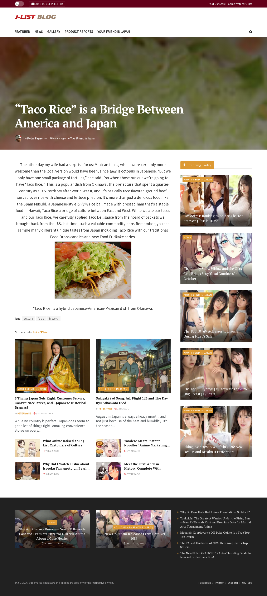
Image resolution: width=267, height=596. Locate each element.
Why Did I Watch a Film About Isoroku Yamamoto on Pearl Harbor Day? (66, 468)
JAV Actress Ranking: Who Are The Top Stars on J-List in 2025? (213, 218)
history (53, 318)
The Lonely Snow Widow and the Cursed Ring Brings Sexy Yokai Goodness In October (215, 273)
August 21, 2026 (53, 543)
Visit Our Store (217, 3)
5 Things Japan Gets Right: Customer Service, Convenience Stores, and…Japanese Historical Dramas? (50, 403)
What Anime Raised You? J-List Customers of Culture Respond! (64, 445)
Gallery (53, 31)
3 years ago (52, 474)
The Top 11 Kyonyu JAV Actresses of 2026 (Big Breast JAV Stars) (215, 391)
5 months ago (44, 413)
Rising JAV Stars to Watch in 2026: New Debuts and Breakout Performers (213, 449)
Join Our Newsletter (49, 3)
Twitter (219, 583)
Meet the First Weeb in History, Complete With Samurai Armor (142, 468)
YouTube (247, 583)
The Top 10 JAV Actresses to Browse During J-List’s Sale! (211, 334)
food (41, 318)
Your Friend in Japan (114, 31)
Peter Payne (35, 138)
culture (28, 318)
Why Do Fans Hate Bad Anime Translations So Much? (215, 512)
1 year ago (123, 408)
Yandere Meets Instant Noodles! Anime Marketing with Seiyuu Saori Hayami (145, 445)
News (39, 31)
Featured (22, 31)
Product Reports (79, 31)
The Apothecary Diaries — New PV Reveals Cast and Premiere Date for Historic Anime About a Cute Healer (52, 534)
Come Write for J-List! (240, 3)
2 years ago (52, 450)
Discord (233, 583)
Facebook (205, 583)
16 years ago (58, 138)
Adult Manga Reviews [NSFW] (133, 527)
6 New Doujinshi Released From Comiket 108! (133, 536)
